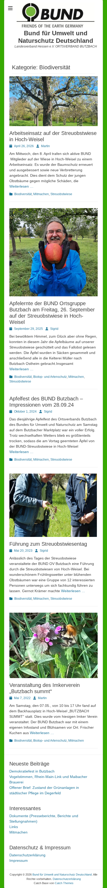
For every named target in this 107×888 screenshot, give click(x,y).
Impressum (18, 860)
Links (13, 827)
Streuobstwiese (61, 194)
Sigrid (54, 329)
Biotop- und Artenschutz (50, 377)
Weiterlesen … (21, 186)
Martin (45, 146)
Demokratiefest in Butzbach (32, 771)
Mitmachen (41, 194)
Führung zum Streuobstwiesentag (49, 544)
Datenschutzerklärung (27, 855)
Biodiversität (23, 194)
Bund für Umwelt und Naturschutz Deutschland (55, 37)
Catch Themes (64, 883)
